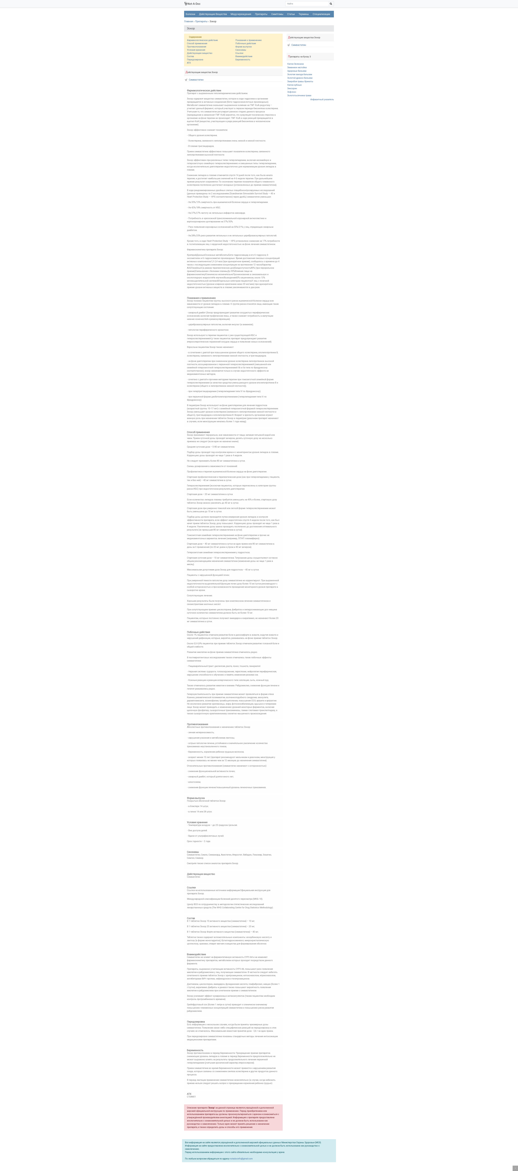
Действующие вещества (213, 14)
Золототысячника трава (299, 95)
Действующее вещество (199, 53)
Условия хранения (196, 50)
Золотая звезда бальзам (299, 74)
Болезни (190, 14)
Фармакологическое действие (202, 40)
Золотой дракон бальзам (299, 78)
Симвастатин (196, 80)
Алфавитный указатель (322, 99)
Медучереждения (241, 14)
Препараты (261, 14)
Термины (304, 14)
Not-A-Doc (193, 3)
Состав (190, 56)
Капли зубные (294, 85)
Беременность (242, 59)
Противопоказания (196, 46)
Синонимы (240, 50)
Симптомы (277, 14)
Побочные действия (245, 43)
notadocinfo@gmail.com (241, 1158)
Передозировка (195, 59)
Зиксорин (292, 88)
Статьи (291, 14)
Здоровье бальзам (296, 71)
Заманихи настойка (297, 67)
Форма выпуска (243, 46)
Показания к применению (248, 40)
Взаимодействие (243, 56)
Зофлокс (291, 92)
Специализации (321, 14)
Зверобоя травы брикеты (300, 81)
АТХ (189, 63)
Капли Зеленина (295, 64)
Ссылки (239, 53)
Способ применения (197, 43)
